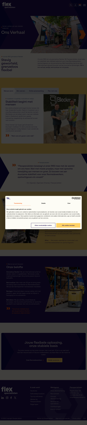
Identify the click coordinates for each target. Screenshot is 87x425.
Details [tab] (43, 203)
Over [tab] (69, 203)
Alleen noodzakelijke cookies (43, 225)
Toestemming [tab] (18, 203)
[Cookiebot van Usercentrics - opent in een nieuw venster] (73, 198)
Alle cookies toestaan (68, 225)
